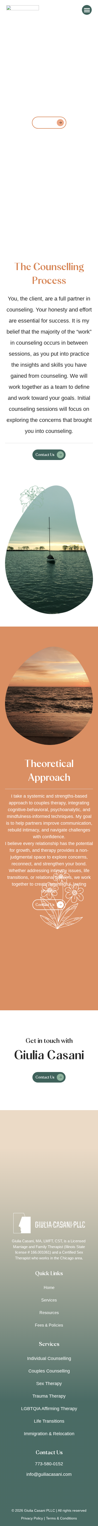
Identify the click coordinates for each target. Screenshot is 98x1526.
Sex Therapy (49, 1383)
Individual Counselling (49, 1358)
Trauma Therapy (49, 1396)
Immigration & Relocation (49, 1433)
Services (49, 1300)
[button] (87, 10)
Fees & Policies (49, 1325)
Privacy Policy (32, 1518)
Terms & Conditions (61, 1518)
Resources (49, 1313)
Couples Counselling (49, 1371)
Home (49, 1287)
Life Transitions (49, 1421)
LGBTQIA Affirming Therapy (49, 1408)
